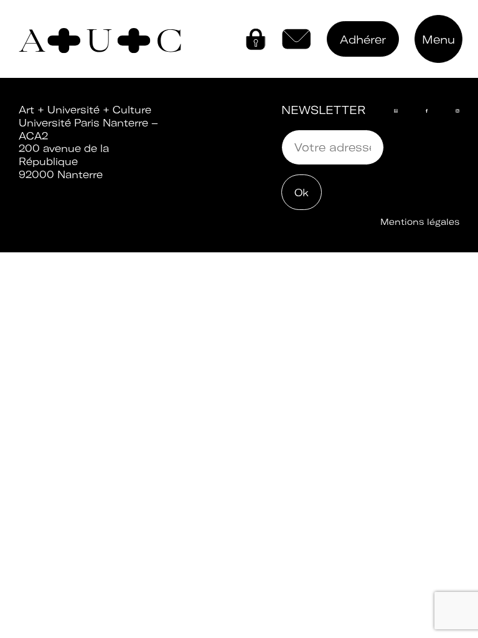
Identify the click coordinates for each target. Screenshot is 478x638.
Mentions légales (419, 221)
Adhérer (363, 39)
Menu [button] (438, 39)
